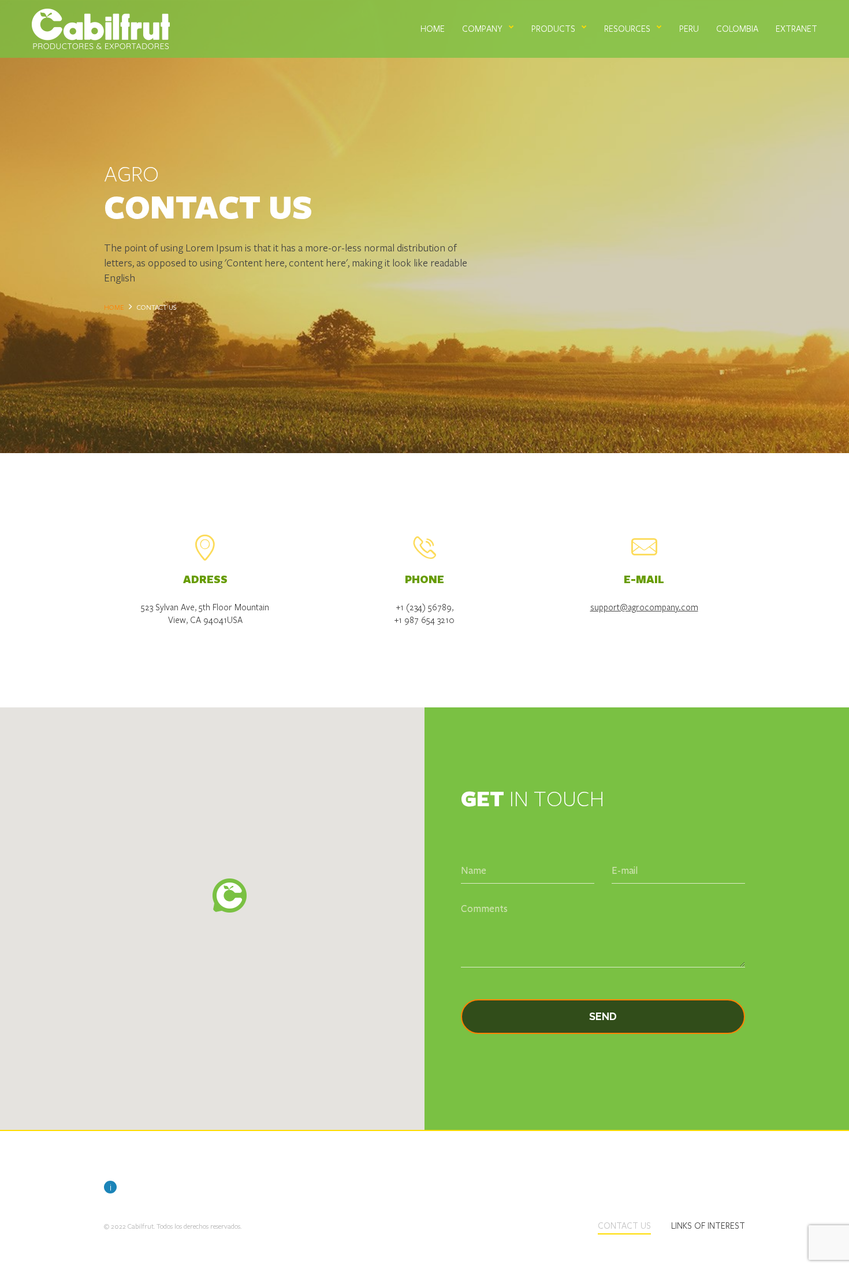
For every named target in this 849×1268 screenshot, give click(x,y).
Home (432, 28)
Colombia (737, 28)
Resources (627, 28)
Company (482, 28)
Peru (689, 28)
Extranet (796, 28)
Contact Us (624, 1225)
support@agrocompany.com (644, 607)
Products (553, 28)
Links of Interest (708, 1225)
